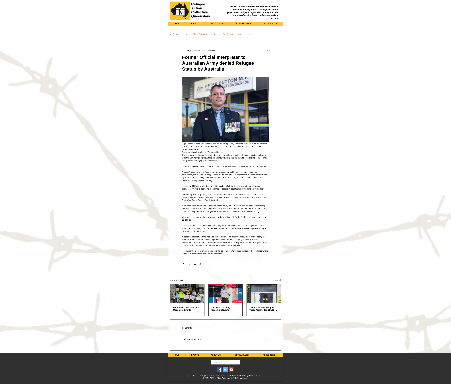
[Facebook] (219, 369)
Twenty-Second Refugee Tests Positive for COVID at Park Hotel (263, 308)
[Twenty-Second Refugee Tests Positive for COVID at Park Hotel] (264, 293)
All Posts (174, 34)
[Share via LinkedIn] (195, 264)
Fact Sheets (228, 34)
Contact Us (194, 375)
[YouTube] (231, 369)
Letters (250, 34)
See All (278, 280)
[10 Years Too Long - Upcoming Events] (226, 293)
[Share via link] (200, 264)
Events (185, 34)
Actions (214, 34)
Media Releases (200, 34)
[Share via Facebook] (183, 264)
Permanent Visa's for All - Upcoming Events (186, 308)
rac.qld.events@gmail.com (212, 375)
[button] (278, 34)
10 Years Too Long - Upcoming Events (221, 308)
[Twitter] (225, 369)
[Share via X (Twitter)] (189, 264)
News (239, 34)
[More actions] (267, 50)
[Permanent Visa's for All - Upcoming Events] (187, 293)
